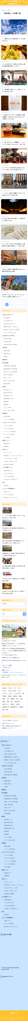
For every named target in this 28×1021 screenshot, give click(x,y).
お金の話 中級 (7, 341)
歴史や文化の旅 (8, 392)
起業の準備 (7, 350)
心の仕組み (7, 317)
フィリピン (4, 693)
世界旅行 (6, 404)
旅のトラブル (7, 377)
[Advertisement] (14, 993)
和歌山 (3, 698)
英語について (6, 440)
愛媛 (8, 701)
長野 (3, 709)
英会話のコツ (7, 443)
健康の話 (15, 696)
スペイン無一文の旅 (9, 410)
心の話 (21, 698)
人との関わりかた (8, 320)
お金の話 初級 (7, 338)
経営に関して (7, 353)
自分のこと (5, 449)
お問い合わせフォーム (8, 723)
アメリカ (9, 688)
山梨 (17, 698)
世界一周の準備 (8, 374)
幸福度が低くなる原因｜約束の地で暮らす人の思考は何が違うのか (13, 554)
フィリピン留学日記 (9, 419)
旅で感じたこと (8, 389)
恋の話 (3, 701)
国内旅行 (6, 401)
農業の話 (4, 359)
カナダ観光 (7, 437)
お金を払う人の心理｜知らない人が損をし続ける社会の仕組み (13, 592)
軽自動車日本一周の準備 (10, 369)
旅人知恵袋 (5, 362)
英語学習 (6, 446)
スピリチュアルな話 (12, 690)
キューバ (4, 690)
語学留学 (4, 413)
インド (14, 688)
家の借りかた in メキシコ (10, 497)
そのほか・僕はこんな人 (10, 461)
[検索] (24, 614)
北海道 (20, 696)
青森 (7, 709)
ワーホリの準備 (8, 425)
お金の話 (4, 688)
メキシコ (10, 693)
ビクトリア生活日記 (9, 434)
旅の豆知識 (7, 383)
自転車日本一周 (8, 395)
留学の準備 (7, 416)
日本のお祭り (17, 701)
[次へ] (21, 304)
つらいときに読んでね (10, 332)
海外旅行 (12, 704)
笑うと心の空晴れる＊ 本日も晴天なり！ (14, 2)
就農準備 (12, 698)
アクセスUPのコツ (9, 473)
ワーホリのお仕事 (8, 428)
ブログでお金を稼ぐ (9, 476)
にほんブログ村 (5, 969)
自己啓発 (18, 704)
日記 (3, 482)
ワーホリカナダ (17, 693)
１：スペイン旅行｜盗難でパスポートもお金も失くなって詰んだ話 (13, 516)
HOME (14, 1013)
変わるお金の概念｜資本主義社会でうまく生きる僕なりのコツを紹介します (13, 542)
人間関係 (4, 696)
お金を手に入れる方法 (8, 335)
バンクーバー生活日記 (10, 431)
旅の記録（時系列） (9, 464)
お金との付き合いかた (10, 323)
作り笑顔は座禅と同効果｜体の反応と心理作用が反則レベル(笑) (13, 567)
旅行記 (4, 386)
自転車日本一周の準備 (10, 366)
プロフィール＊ (8, 452)
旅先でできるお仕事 (9, 380)
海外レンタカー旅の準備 (10, 372)
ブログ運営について (7, 467)
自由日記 (6, 485)
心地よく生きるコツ (7, 314)
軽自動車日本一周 (8, 398)
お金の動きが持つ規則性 (10, 344)
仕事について (7, 491)
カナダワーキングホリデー (9, 422)
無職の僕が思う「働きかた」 (11, 326)
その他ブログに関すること (11, 479)
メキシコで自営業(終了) (8, 488)
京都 (23, 693)
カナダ (19, 688)
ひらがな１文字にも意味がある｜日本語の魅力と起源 (13, 579)
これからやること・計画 (10, 458)
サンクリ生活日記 (8, 494)
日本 (11, 701)
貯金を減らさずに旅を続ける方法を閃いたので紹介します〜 (13, 529)
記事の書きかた (8, 470)
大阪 (8, 698)
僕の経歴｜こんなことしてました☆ (13, 455)
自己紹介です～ (7, 667)
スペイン (19, 690)
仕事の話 (4, 347)
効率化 (5, 356)
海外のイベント (5, 704)
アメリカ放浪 (7, 407)
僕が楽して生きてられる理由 (11, 329)
